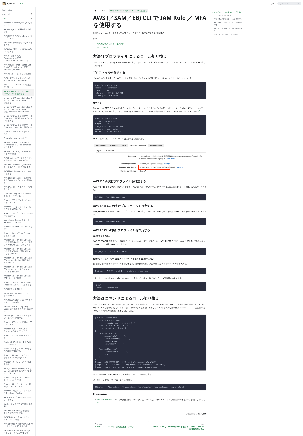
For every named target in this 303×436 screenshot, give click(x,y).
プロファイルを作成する (222, 15)
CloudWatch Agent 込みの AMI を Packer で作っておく (17, 194)
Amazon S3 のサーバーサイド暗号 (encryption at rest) (17, 385)
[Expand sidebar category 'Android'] (31, 14)
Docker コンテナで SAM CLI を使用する (18, 405)
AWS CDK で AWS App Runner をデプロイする (18, 37)
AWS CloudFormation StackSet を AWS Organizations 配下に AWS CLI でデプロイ (17, 67)
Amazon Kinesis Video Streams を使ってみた (17, 234)
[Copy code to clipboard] (203, 85)
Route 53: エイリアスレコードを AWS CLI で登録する (18, 349)
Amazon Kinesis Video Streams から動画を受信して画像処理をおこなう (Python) (18, 251)
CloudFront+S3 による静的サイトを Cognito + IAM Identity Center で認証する (18, 118)
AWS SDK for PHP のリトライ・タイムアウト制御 (17, 418)
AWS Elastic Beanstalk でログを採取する (17, 172)
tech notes (7, 10)
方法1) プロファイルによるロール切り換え (227, 12)
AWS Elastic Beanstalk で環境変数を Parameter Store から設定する (18, 180)
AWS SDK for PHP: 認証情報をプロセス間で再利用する (18, 411)
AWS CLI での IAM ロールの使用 (110, 44)
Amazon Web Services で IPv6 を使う (18, 227)
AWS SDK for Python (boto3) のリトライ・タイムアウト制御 (17, 431)
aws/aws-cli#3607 (105, 399)
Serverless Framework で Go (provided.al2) (16, 294)
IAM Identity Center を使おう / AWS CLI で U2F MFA (17, 221)
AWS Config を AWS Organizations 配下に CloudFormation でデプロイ (16, 58)
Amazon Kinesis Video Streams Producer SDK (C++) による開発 (17, 283)
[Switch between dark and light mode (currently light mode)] (272, 3)
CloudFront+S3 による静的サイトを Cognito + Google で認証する (18, 126)
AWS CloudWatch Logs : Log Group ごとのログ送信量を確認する (18, 309)
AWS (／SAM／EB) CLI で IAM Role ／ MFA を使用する (16, 92)
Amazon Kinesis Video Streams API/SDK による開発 (17, 276)
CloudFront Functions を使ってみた (17, 132)
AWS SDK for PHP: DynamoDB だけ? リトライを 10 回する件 (18, 425)
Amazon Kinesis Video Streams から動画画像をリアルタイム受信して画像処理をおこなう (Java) (18, 242)
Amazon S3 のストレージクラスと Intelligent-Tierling (17, 391)
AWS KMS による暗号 (13, 289)
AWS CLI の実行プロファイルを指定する (228, 19)
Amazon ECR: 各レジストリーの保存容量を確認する (17, 207)
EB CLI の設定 (102, 47)
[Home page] (95, 11)
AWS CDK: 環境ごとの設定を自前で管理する (18, 50)
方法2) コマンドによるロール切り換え (225, 34)
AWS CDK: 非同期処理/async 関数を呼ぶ (18, 43)
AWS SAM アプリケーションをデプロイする (18, 398)
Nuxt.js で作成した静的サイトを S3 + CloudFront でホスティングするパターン (18, 371)
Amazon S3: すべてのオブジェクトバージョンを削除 (18, 378)
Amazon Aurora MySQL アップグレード (18, 23)
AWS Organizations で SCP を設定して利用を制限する (17, 316)
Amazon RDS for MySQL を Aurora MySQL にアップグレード (18, 329)
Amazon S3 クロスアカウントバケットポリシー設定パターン (17, 356)
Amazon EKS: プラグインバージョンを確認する (18, 214)
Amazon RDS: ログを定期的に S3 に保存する (18, 323)
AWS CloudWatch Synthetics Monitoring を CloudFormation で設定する (17, 144)
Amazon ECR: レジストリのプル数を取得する (17, 201)
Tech (21, 3)
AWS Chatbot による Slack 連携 (17, 73)
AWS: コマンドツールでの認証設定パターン (17, 85)
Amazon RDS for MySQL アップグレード (17, 336)
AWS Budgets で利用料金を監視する (17, 30)
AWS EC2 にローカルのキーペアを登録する (18, 188)
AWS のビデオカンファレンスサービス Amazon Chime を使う (18, 79)
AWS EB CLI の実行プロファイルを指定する (228, 29)
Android (6, 14)
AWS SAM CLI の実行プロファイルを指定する (228, 23)
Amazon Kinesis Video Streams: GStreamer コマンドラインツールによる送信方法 (18, 269)
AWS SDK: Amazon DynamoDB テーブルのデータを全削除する (17, 165)
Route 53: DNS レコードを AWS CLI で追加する (17, 343)
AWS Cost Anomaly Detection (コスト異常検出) (18, 152)
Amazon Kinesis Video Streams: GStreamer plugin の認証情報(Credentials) (18, 260)
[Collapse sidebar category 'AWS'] (31, 18)
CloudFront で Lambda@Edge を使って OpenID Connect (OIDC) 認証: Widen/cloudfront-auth (18, 109)
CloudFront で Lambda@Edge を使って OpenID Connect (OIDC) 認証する (18, 100)
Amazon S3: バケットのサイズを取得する (18, 363)
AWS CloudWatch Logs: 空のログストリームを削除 (18, 301)
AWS (4, 18)
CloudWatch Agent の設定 (15, 138)
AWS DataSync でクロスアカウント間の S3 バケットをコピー (18, 159)
